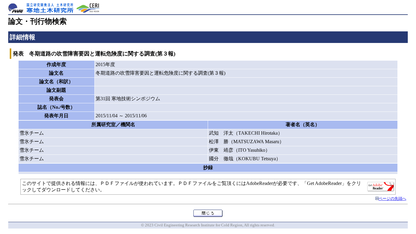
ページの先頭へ (392, 199)
